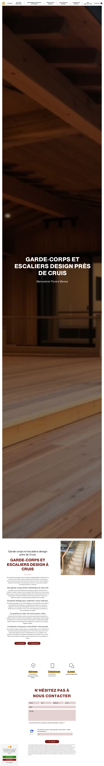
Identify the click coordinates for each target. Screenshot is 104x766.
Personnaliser (9, 762)
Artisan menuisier (19, 3)
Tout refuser (9, 759)
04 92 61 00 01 (52, 676)
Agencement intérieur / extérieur (34, 3)
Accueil (9, 3)
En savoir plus (21, 643)
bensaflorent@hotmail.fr (71, 674)
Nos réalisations (88, 3)
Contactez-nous (35, 643)
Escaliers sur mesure (63, 3)
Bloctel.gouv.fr (55, 753)
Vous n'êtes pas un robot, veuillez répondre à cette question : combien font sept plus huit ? (54, 730)
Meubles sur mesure (50, 3)
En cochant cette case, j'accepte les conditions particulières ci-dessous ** (47, 722)
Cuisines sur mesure (76, 3)
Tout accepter (9, 757)
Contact (97, 3)
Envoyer (53, 741)
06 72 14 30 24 (52, 674)
